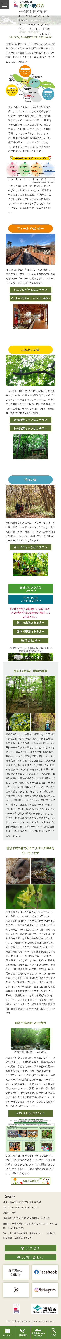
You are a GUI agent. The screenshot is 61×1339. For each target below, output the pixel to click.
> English (45, 34)
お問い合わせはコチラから (30, 1113)
